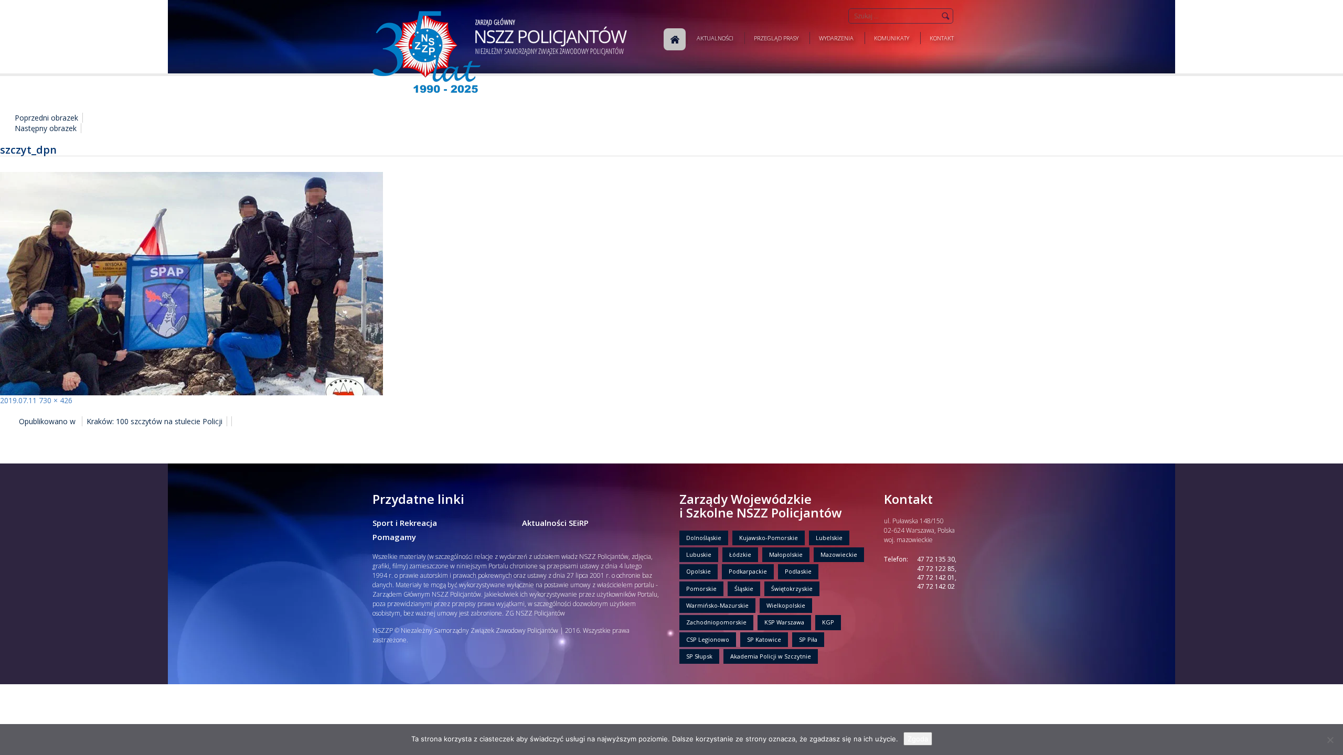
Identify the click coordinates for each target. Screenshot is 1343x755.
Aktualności (715, 38)
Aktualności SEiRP (555, 522)
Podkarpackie (748, 571)
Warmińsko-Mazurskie (717, 605)
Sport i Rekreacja (404, 522)
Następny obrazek (46, 128)
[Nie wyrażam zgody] (1330, 740)
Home (675, 39)
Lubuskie (698, 554)
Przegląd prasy (776, 38)
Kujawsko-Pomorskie (768, 538)
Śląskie (743, 588)
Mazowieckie (838, 554)
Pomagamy (394, 537)
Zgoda (918, 739)
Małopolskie (786, 554)
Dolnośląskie (703, 538)
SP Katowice (764, 639)
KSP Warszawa (784, 622)
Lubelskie (829, 538)
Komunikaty (891, 38)
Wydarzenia (836, 38)
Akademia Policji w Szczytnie (770, 656)
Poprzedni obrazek (46, 118)
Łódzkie (740, 554)
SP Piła (808, 639)
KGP (828, 622)
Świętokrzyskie (792, 588)
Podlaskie (798, 571)
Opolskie (698, 571)
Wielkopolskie (785, 605)
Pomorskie (701, 588)
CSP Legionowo (707, 639)
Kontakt (942, 38)
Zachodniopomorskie (716, 622)
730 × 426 (55, 400)
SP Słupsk (699, 656)
